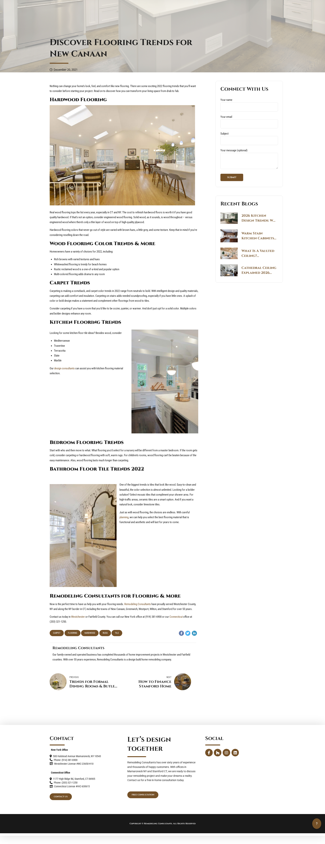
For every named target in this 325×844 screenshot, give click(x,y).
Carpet (56, 633)
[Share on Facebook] (181, 633)
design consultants (64, 368)
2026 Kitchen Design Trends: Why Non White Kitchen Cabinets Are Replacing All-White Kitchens (259, 218)
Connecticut (176, 616)
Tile (117, 633)
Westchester (78, 616)
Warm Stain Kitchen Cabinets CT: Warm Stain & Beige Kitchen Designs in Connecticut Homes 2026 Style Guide (257, 236)
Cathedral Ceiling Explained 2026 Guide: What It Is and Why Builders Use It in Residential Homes (258, 270)
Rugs (105, 633)
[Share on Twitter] (187, 633)
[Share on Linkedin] (194, 633)
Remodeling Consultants (137, 604)
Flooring (72, 633)
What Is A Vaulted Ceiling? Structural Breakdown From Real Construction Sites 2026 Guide (257, 253)
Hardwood (89, 633)
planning (123, 517)
